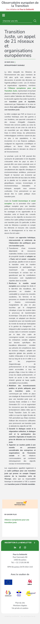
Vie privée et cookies (20, 608)
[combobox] (17, 21)
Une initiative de (20, 9)
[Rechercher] (35, 21)
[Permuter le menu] (3, 15)
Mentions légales (20, 605)
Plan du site (20, 603)
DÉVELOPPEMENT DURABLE (14, 65)
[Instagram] (25, 547)
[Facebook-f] (20, 547)
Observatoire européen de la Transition (20, 4)
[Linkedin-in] (15, 547)
